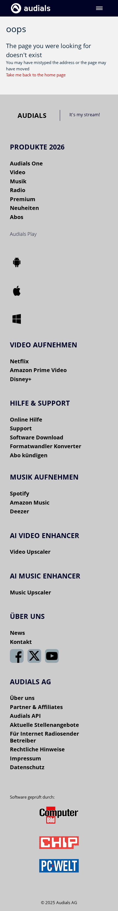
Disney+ (20, 379)
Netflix (19, 361)
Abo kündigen (28, 455)
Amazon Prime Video (38, 370)
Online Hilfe (26, 419)
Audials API (25, 715)
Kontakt (21, 642)
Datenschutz (27, 767)
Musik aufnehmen (44, 476)
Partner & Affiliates (36, 707)
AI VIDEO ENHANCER (44, 535)
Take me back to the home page (36, 74)
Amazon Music (29, 502)
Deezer (19, 511)
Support (21, 428)
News (17, 632)
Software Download (36, 437)
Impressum (25, 758)
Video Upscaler (30, 551)
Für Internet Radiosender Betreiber (44, 737)
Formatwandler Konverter (45, 446)
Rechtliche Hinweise (37, 749)
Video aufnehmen (43, 344)
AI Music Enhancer (45, 575)
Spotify (19, 493)
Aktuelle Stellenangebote (44, 725)
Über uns (22, 698)
